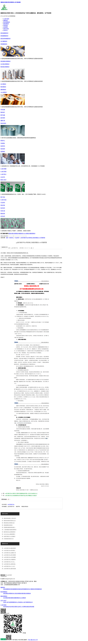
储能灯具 (3, 120)
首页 (7, 237)
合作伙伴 (3, 216)
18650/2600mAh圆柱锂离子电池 (10, 534)
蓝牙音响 (3, 117)
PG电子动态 (3, 199)
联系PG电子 (14, 2)
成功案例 (5, 27)
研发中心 (3, 140)
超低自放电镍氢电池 (5, 38)
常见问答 (3, 205)
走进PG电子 (6, 602)
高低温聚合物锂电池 (5, 61)
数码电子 (3, 112)
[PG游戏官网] (4, 10)
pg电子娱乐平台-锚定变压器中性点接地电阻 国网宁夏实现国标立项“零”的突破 (10, 568)
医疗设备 (3, 115)
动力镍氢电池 (4, 41)
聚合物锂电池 (6, 22)
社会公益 (3, 210)
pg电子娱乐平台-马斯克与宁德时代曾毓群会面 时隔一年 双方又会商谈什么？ (21, 493)
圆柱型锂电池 (4, 596)
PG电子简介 (3, 174)
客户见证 (3, 197)
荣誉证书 (30, 602)
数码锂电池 (3, 86)
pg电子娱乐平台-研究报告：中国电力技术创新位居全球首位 (10, 550)
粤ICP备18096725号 (33, 639)
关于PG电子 (3, 600)
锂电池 (10, 233)
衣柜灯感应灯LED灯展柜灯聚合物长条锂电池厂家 (10, 536)
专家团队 (3, 143)
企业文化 (3, 177)
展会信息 (3, 213)
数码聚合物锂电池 (5, 66)
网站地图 (18, 2)
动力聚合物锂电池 (5, 64)
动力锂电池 (3, 84)
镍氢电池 (5, 20)
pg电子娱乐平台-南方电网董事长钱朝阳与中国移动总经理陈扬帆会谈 (10, 555)
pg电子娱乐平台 (11, 504)
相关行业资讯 (5, 513)
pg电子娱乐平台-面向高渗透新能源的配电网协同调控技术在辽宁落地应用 (10, 548)
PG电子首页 (6, 18)
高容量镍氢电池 (4, 35)
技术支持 (3, 208)
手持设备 (3, 109)
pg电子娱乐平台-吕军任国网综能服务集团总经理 (10, 557)
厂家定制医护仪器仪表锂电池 (10, 529)
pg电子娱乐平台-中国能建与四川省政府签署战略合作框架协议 (10, 559)
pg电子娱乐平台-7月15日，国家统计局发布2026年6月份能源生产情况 (10, 561)
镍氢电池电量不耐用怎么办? (10, 520)
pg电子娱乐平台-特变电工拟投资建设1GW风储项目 (32, 237)
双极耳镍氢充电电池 (8, 525)
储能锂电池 (3, 89)
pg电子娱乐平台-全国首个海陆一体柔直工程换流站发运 (10, 552)
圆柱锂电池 (6, 23)
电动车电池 (3, 123)
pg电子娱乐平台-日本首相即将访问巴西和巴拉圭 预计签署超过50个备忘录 (21, 495)
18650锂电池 (4, 92)
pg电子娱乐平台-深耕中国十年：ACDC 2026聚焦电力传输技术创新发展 (10, 564)
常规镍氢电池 (4, 44)
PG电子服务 (3, 605)
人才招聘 (23, 606)
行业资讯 (3, 202)
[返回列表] (4, 247)
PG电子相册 (3, 168)
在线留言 (6, 2)
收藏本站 (2, 2)
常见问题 (10, 2)
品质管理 (11, 602)
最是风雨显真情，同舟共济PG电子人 (10, 518)
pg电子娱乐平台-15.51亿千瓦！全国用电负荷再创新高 (10, 566)
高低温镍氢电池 (4, 33)
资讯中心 (5, 30)
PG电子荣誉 (3, 171)
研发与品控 (6, 28)
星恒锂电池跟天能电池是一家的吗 (10, 527)
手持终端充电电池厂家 (8, 538)
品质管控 (3, 151)
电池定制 (5, 25)
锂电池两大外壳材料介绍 (9, 522)
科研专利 (3, 146)
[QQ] (3, 639)
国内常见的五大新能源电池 (9, 531)
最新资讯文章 (5, 543)
